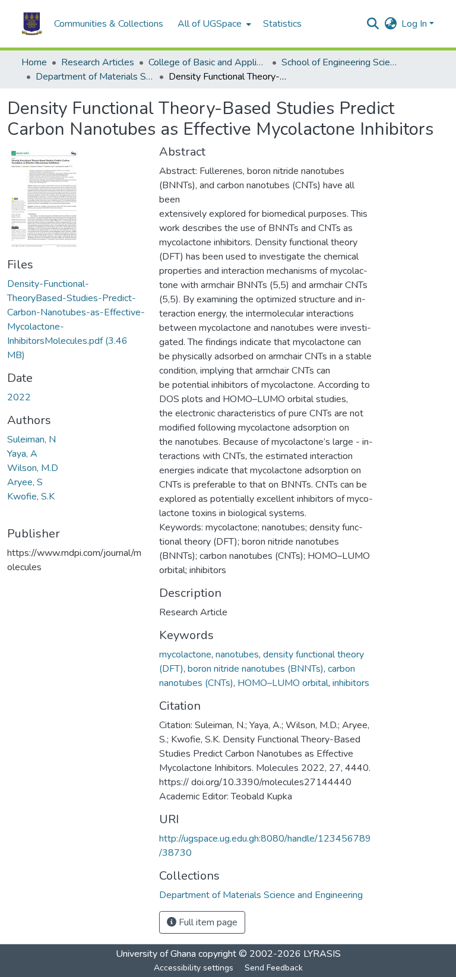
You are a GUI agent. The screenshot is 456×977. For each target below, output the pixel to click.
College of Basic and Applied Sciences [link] (207, 62)
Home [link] (34, 62)
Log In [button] (415, 23)
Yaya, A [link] (22, 453)
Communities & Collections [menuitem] (108, 23)
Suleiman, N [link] (31, 439)
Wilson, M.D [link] (32, 468)
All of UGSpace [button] (210, 23)
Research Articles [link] (97, 62)
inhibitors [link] (350, 683)
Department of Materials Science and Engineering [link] (95, 76)
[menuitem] (213, 24)
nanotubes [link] (237, 654)
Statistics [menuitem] (282, 23)
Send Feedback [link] (274, 967)
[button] (31, 24)
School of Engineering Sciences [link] (340, 62)
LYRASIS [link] (322, 953)
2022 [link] (19, 397)
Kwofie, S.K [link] (31, 496)
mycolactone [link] (185, 654)
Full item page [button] (207, 922)
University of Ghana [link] (156, 953)
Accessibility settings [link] (193, 967)
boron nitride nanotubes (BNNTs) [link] (256, 668)
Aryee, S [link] (25, 482)
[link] (76, 319)
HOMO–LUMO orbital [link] (283, 683)
